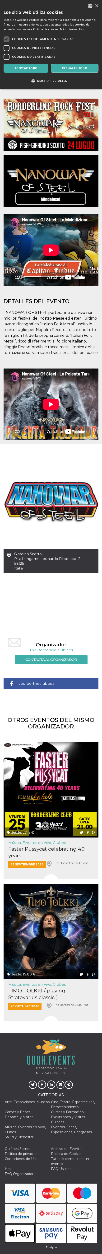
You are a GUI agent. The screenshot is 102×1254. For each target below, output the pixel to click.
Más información (71, 29)
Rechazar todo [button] (74, 68)
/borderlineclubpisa (37, 683)
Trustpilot (52, 1247)
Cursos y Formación (67, 1112)
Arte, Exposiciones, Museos (27, 1102)
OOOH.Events (56, 1068)
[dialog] (51, 44)
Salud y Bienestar (19, 1137)
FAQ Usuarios (62, 1169)
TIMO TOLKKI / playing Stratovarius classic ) (36, 994)
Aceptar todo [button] (26, 68)
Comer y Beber (17, 1112)
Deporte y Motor (19, 1117)
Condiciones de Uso (21, 1159)
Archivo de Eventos (67, 1149)
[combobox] (90, 6)
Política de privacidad (22, 1154)
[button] (51, 81)
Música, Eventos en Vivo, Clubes (37, 842)
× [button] (96, 6)
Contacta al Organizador (51, 659)
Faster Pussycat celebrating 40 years (46, 852)
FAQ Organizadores (21, 1174)
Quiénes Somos (18, 1149)
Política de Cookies (66, 1154)
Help (9, 1169)
